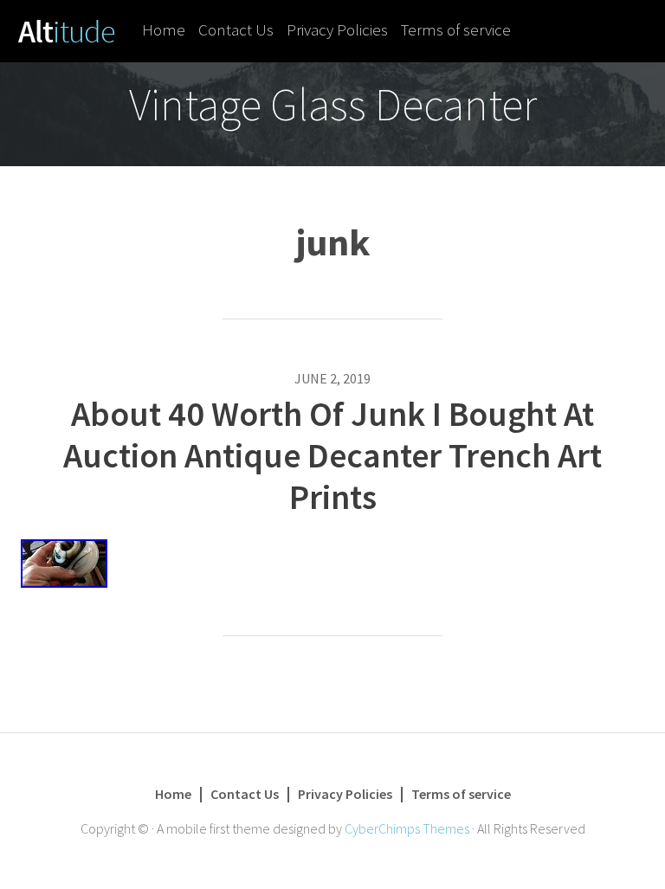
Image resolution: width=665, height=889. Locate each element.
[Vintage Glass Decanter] (66, 29)
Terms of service (456, 29)
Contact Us (236, 29)
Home (163, 29)
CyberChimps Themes (407, 828)
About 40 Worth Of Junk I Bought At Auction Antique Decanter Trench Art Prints (332, 455)
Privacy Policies (337, 29)
